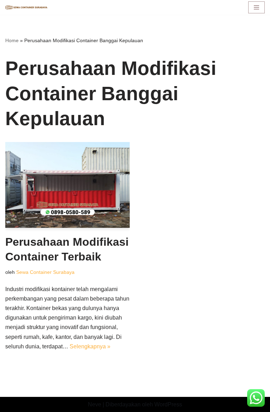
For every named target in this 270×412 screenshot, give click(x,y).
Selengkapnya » (90, 346)
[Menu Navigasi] (256, 7)
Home (12, 40)
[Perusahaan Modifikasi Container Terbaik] (67, 185)
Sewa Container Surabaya (45, 272)
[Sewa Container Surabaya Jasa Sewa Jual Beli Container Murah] (26, 7)
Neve (94, 404)
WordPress (168, 404)
